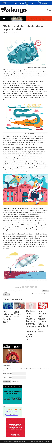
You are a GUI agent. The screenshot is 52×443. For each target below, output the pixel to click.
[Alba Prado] (19, 306)
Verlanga (11, 32)
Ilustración (16, 32)
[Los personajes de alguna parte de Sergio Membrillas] (43, 306)
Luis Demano (33, 208)
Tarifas (37, 441)
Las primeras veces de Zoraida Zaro (8, 316)
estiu (24, 441)
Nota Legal (16, 441)
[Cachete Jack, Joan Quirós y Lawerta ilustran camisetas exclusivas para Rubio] (31, 306)
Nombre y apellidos (7, 377)
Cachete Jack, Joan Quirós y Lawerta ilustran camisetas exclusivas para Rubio (31, 324)
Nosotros (33, 441)
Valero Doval (13, 210)
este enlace (6, 248)
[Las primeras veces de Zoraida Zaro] (8, 306)
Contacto (41, 441)
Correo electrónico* (7, 373)
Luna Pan (22, 210)
